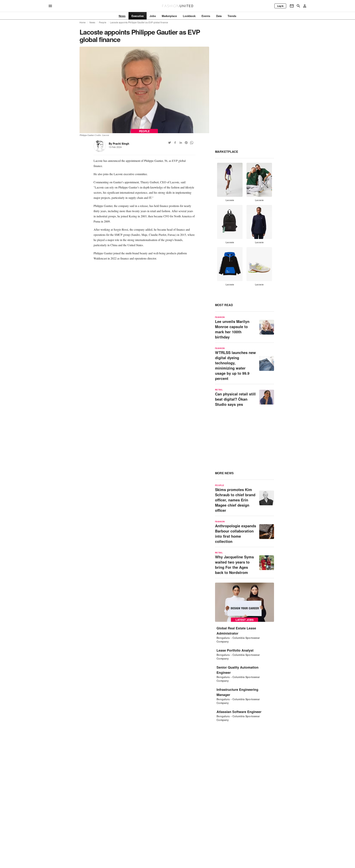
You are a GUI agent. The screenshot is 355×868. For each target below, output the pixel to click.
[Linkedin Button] (180, 142)
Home (83, 22)
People (102, 22)
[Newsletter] (291, 6)
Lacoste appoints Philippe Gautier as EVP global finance (139, 22)
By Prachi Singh (119, 143)
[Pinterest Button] (186, 142)
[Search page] (298, 6)
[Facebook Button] (175, 142)
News (92, 22)
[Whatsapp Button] (192, 142)
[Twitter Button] (169, 142)
